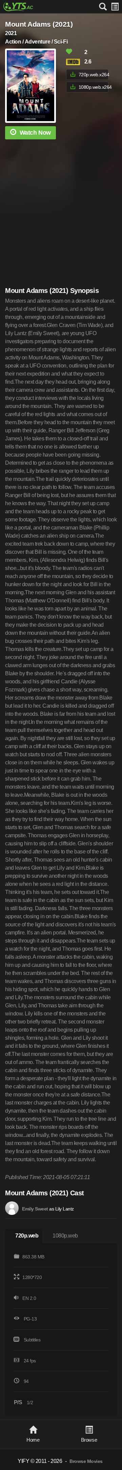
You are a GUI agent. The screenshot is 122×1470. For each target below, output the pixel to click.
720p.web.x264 (93, 74)
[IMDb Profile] (12, 1208)
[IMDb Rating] (74, 62)
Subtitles (32, 1339)
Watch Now (35, 132)
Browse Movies (86, 1461)
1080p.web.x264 (93, 87)
